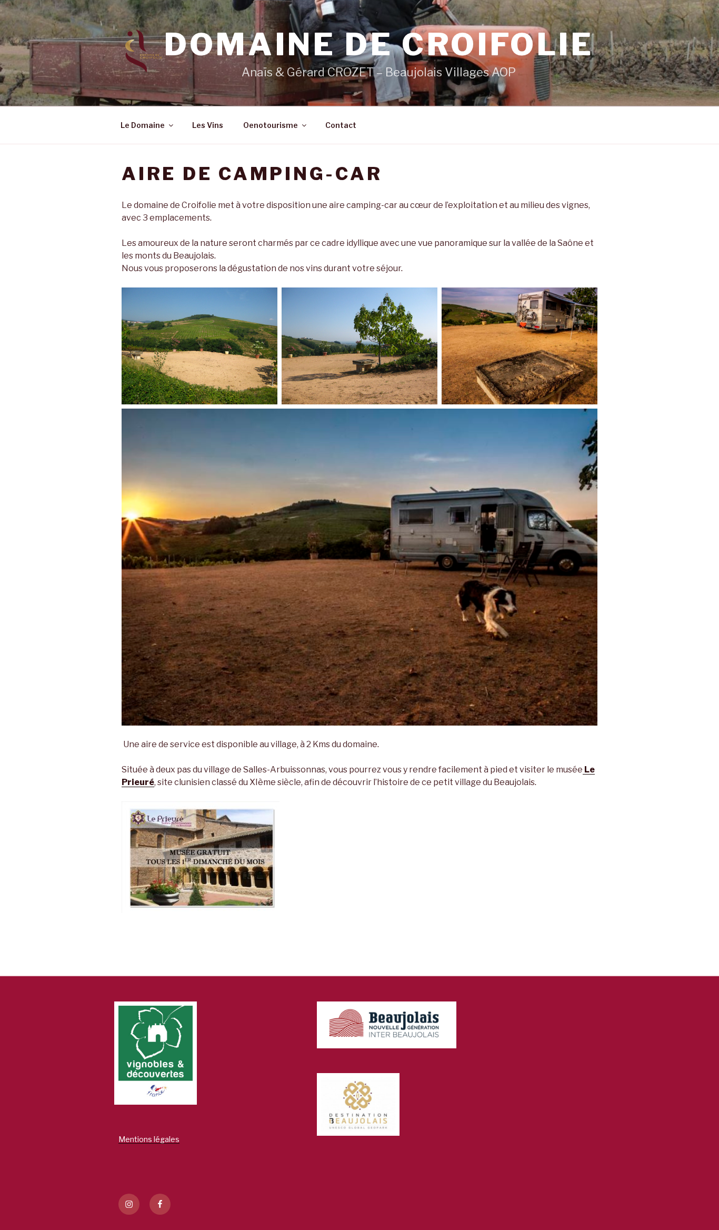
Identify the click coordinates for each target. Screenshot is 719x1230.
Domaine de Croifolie (379, 44)
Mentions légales (148, 1139)
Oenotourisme (270, 125)
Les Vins (207, 125)
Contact (340, 125)
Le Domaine (143, 125)
